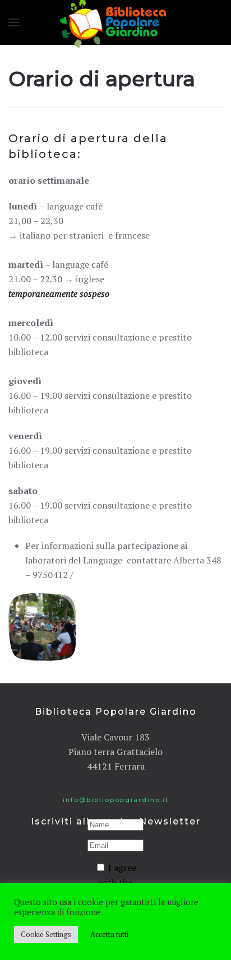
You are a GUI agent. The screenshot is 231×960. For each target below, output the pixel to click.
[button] (14, 22)
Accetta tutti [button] (109, 934)
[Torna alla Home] (115, 22)
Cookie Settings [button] (46, 934)
